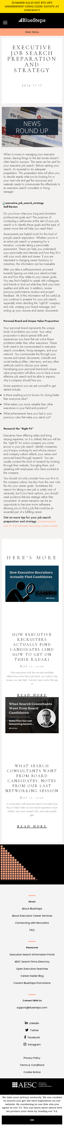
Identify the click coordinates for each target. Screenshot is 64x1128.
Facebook (33, 1037)
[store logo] (32, 20)
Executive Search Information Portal (32, 954)
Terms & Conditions (32, 1065)
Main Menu (32, 32)
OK (32, 1120)
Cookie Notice (32, 1072)
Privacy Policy (32, 1058)
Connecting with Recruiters (32, 923)
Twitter (34, 1030)
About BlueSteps (32, 908)
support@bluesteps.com (32, 1007)
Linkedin (34, 1023)
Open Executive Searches (32, 969)
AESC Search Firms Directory (32, 961)
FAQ (32, 930)
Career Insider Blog (32, 976)
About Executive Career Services (32, 916)
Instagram (34, 1044)
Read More (32, 695)
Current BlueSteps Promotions (32, 983)
